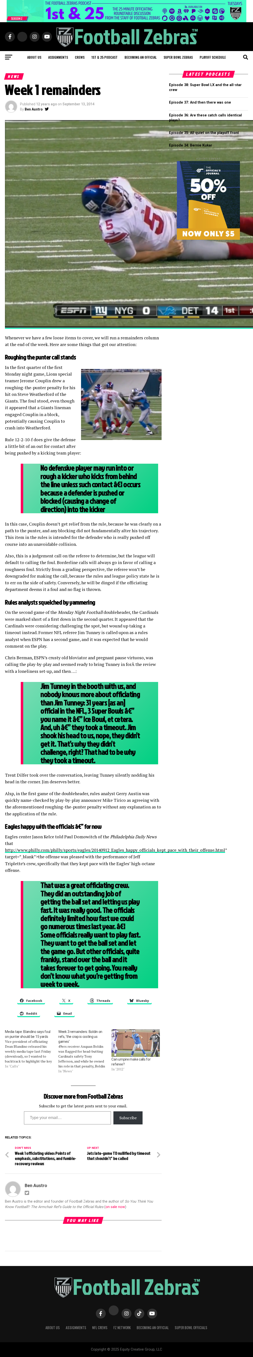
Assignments (58, 57)
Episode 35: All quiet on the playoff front (204, 133)
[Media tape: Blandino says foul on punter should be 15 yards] (31, 1049)
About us (34, 57)
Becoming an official (141, 57)
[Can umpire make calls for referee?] (135, 1043)
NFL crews (99, 1327)
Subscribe (128, 1117)
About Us (52, 1327)
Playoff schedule (213, 57)
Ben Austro (34, 109)
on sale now (115, 1207)
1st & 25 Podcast (104, 57)
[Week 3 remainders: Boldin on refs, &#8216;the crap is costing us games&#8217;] (85, 1051)
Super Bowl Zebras (178, 57)
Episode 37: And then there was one (200, 102)
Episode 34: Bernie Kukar (190, 145)
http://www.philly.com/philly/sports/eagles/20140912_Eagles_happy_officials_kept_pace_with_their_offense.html (115, 850)
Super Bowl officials (191, 1327)
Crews (79, 57)
